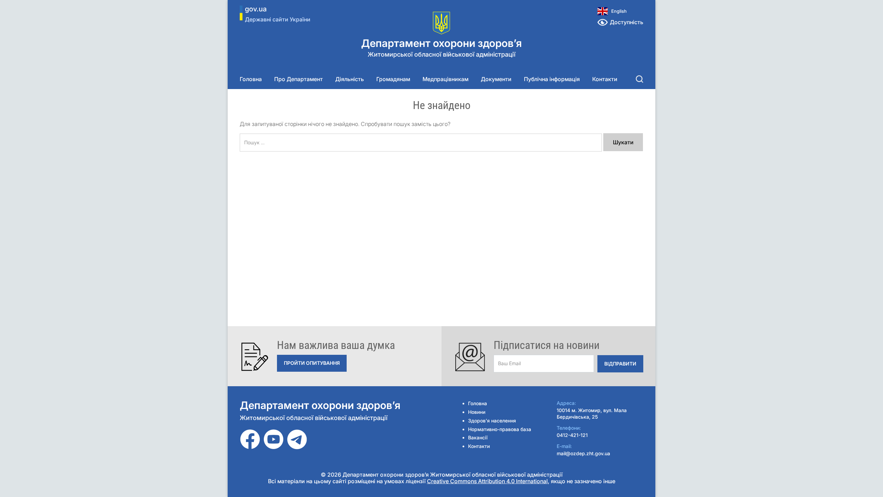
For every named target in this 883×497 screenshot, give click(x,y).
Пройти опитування (312, 363)
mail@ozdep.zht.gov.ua (583, 453)
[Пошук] (639, 79)
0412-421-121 (572, 435)
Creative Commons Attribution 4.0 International (487, 481)
